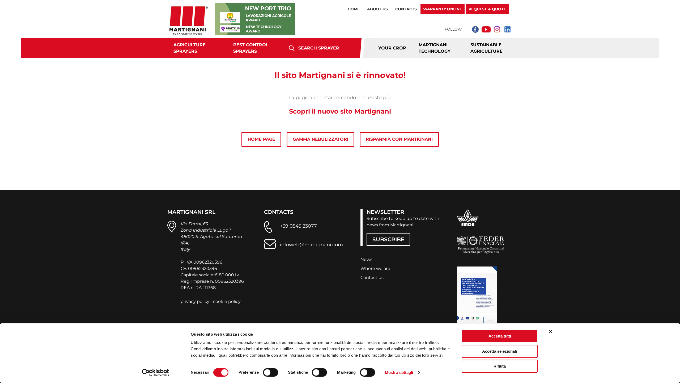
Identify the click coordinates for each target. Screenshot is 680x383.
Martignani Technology (434, 48)
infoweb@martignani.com (311, 245)
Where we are (375, 268)
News (366, 259)
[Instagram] (496, 29)
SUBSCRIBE (388, 239)
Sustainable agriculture (486, 48)
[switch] (270, 372)
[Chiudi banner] (550, 331)
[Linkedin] (507, 29)
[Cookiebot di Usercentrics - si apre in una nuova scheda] (155, 373)
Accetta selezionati (499, 351)
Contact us (372, 277)
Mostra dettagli (399, 372)
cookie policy (227, 301)
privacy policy (195, 301)
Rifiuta (500, 366)
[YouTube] (486, 29)
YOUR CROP (392, 48)
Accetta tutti (499, 336)
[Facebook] (475, 29)
